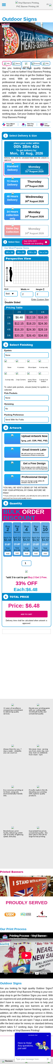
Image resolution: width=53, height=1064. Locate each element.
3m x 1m (43, 252)
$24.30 (42, 323)
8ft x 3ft (20, 252)
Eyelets (8, 350)
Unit (6, 289)
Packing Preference (14, 415)
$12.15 (30, 317)
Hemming (9, 404)
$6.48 (19, 317)
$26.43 (30, 335)
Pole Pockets (10, 393)
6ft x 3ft (9, 252)
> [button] (49, 39)
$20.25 (19, 335)
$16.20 (42, 317)
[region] (26, 40)
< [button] (3, 39)
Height (39, 289)
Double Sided (12, 302)
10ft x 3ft (32, 252)
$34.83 (42, 335)
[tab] (7, 65)
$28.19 (42, 329)
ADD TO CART (26, 614)
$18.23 (30, 323)
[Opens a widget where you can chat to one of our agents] (33, 1047)
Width (24, 289)
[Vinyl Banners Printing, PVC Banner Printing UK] (27, 4)
